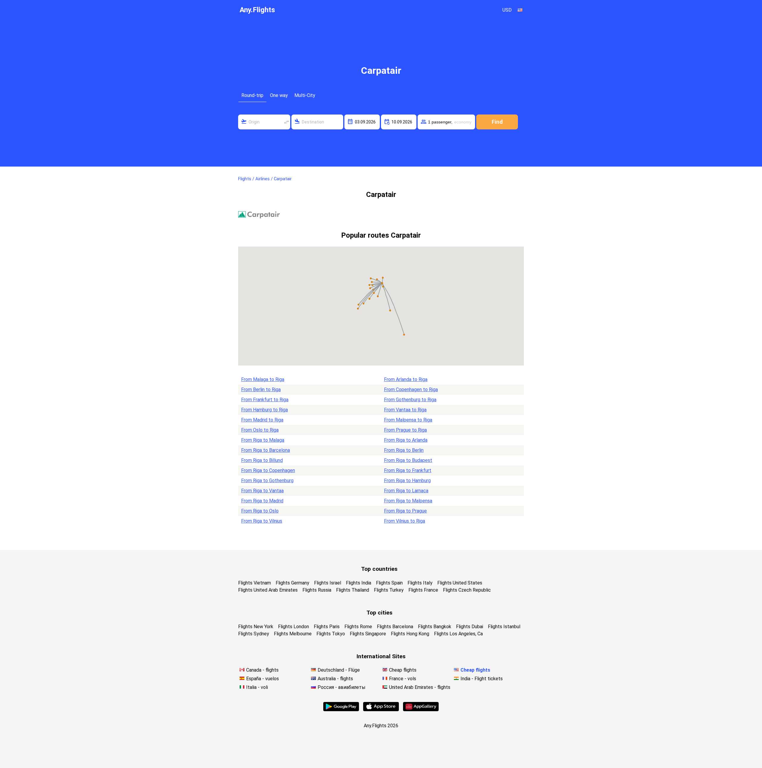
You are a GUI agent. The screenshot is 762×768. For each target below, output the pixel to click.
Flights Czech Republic (467, 590)
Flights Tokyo (330, 634)
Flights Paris (327, 626)
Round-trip (252, 95)
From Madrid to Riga (262, 420)
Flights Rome (358, 626)
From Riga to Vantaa (262, 490)
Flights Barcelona (395, 626)
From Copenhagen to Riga (411, 389)
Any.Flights (257, 10)
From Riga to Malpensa (408, 501)
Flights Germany (292, 583)
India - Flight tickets (481, 678)
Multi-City (304, 95)
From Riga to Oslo (260, 511)
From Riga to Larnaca (406, 490)
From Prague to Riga (405, 430)
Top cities (379, 612)
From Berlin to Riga (261, 389)
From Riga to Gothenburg (267, 480)
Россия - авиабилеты (342, 687)
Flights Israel (327, 583)
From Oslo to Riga (260, 430)
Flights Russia (316, 590)
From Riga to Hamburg (407, 480)
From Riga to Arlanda (405, 440)
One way (279, 95)
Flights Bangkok (434, 626)
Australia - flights (335, 678)
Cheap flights (402, 670)
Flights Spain (389, 583)
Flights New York (255, 626)
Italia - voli (257, 687)
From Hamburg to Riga (264, 410)
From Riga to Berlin (404, 450)
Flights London (293, 626)
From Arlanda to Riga (405, 379)
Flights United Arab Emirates (268, 590)
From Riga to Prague (405, 511)
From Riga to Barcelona (265, 450)
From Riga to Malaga (262, 440)
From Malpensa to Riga (408, 420)
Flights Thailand (352, 590)
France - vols (402, 678)
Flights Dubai (469, 626)
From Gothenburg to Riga (410, 399)
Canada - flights (262, 670)
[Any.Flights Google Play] (341, 709)
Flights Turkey (389, 590)
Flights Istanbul (504, 626)
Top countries (379, 568)
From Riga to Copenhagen (268, 470)
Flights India (358, 583)
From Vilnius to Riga (404, 521)
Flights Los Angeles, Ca (458, 634)
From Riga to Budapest (408, 460)
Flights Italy (419, 583)
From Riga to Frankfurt (407, 470)
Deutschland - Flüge (339, 670)
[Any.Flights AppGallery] (421, 709)
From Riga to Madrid (262, 501)
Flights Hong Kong (410, 634)
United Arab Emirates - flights (419, 687)
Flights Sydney (253, 634)
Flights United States (459, 583)
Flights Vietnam (254, 583)
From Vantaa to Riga (405, 410)
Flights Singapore (368, 634)
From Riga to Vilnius (261, 521)
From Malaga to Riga (262, 379)
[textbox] (264, 122)
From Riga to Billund (262, 460)
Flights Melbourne (293, 634)
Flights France (423, 590)
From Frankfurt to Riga (264, 399)
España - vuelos (262, 678)
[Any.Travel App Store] (381, 709)
